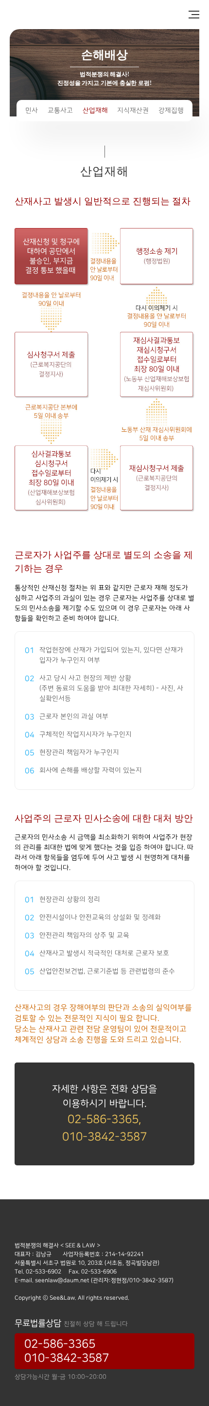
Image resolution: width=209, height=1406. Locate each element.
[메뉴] (189, 14)
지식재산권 (133, 110)
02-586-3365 (59, 1344)
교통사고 (60, 110)
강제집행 (171, 110)
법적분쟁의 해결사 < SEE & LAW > (63, 14)
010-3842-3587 (66, 1358)
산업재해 (95, 110)
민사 (31, 110)
